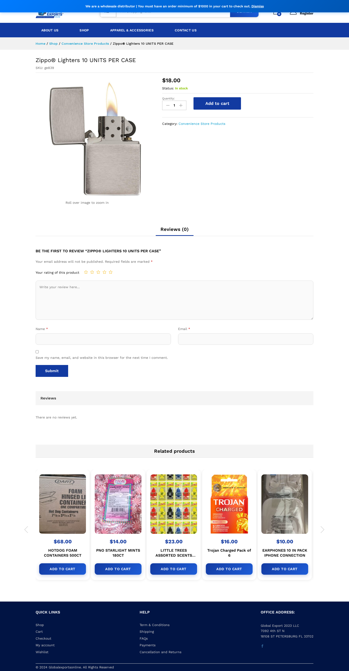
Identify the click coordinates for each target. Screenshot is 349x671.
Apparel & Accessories (132, 30)
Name (42, 329)
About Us (49, 30)
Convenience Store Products (202, 124)
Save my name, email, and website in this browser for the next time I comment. (102, 358)
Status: (168, 88)
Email (184, 329)
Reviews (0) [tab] (174, 229)
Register (306, 13)
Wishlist (42, 652)
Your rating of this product (57, 272)
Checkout (43, 638)
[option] (63, 529)
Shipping (147, 631)
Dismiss (257, 6)
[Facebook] (262, 646)
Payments (148, 645)
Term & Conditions (155, 625)
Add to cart (217, 103)
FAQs (144, 638)
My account (45, 645)
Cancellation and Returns (160, 652)
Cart (39, 631)
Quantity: (168, 98)
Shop (84, 30)
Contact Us (186, 30)
